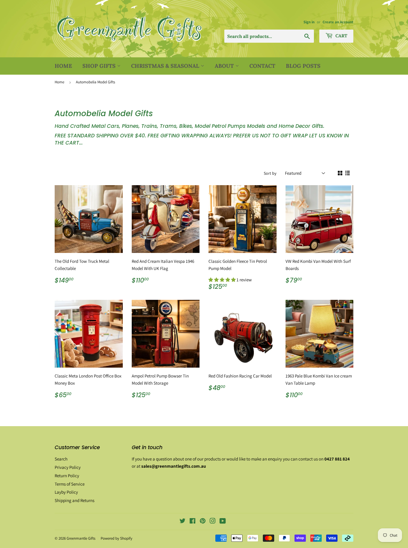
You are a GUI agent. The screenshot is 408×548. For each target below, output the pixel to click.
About (225, 65)
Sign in (309, 21)
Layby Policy (66, 492)
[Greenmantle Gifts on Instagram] (213, 521)
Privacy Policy (68, 467)
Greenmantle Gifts (81, 538)
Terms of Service (70, 484)
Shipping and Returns (74, 500)
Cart (340, 36)
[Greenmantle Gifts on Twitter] (182, 521)
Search (61, 459)
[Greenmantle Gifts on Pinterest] (203, 521)
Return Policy (67, 475)
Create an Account (338, 21)
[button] (222, 280)
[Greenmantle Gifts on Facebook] (192, 521)
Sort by (270, 173)
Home (63, 65)
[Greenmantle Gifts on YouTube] (223, 521)
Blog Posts (303, 65)
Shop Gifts (99, 65)
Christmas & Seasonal (166, 65)
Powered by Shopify (116, 538)
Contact (262, 65)
